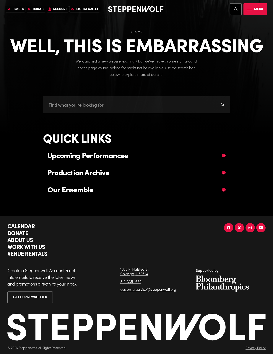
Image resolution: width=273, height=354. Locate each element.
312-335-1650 (130, 281)
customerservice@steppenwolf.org (148, 289)
